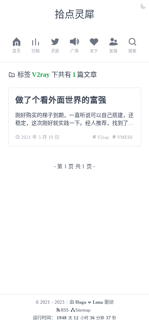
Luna (98, 302)
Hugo (81, 302)
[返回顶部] (130, 307)
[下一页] (134, 167)
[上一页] (15, 167)
